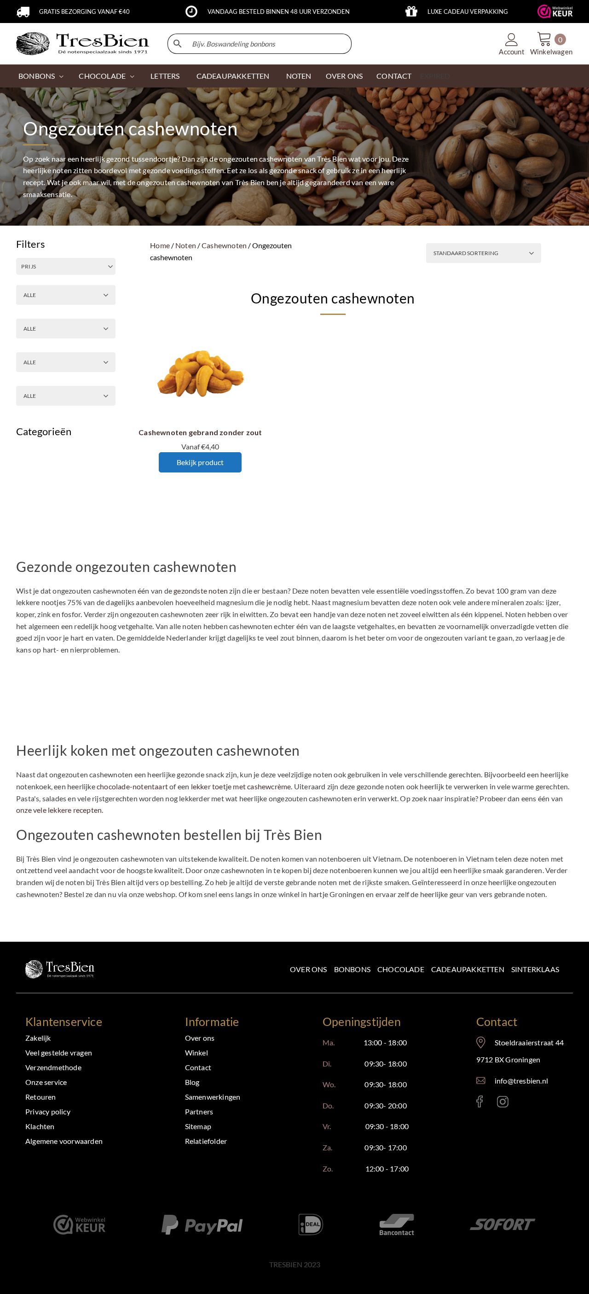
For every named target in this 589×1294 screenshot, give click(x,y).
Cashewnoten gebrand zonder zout (200, 432)
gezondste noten (200, 590)
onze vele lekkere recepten (59, 809)
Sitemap (198, 1126)
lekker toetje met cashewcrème (241, 786)
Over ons (308, 969)
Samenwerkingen (213, 1096)
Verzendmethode (53, 1067)
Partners (199, 1111)
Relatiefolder (206, 1141)
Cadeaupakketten (467, 969)
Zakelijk (38, 1037)
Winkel (196, 1052)
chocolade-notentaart (132, 786)
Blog (192, 1082)
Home (160, 245)
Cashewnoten (224, 245)
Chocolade (400, 969)
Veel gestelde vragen (58, 1052)
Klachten (40, 1126)
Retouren (40, 1096)
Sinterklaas (535, 969)
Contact (198, 1067)
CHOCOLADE (102, 75)
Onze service (46, 1082)
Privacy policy (47, 1111)
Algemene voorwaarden (64, 1141)
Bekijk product (200, 462)
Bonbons (36, 75)
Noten (185, 245)
